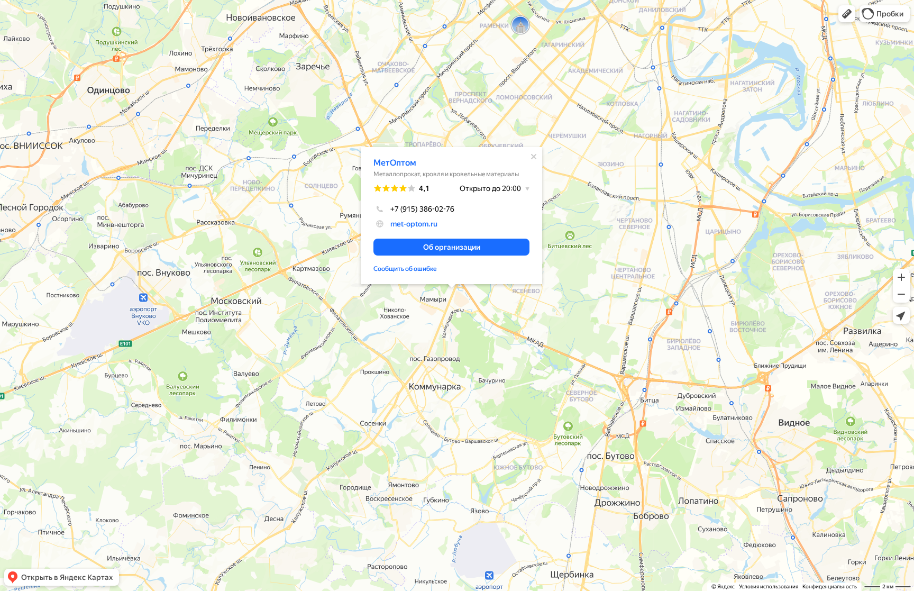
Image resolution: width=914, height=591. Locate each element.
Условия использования (768, 586)
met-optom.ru (413, 224)
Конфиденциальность (829, 586)
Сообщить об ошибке (405, 268)
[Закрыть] (533, 156)
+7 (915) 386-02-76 (422, 209)
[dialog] (451, 215)
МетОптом (394, 163)
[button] (846, 13)
